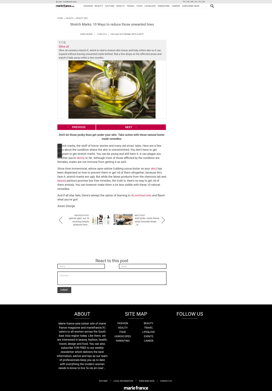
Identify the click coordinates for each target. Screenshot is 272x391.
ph (184, 2)
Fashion (88, 6)
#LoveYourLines (141, 195)
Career (176, 6)
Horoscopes (123, 336)
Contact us (166, 381)
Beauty (99, 6)
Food (140, 6)
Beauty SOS (82, 18)
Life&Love (150, 6)
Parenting (164, 6)
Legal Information (123, 381)
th (199, 2)
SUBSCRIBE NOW (190, 6)
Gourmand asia (69, 2)
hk (188, 2)
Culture (109, 6)
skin (153, 168)
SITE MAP (103, 381)
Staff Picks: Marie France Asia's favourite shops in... (147, 221)
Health (120, 6)
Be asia (59, 2)
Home (60, 18)
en (203, 2)
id (196, 2)
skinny (81, 158)
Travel (131, 6)
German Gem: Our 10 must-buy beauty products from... (79, 221)
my (192, 2)
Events (148, 336)
